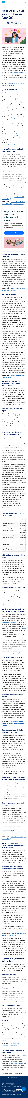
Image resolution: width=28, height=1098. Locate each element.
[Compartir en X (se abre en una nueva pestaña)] (11, 23)
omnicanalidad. (6, 767)
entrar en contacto (17, 1063)
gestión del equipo (7, 830)
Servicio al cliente (19, 72)
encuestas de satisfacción (9, 622)
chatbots (23, 628)
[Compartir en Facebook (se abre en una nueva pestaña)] (16, 23)
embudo (4, 908)
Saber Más (14, 232)
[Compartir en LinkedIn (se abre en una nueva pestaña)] (7, 23)
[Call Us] (24, 1089)
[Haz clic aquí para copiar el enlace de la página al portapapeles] (20, 23)
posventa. (10, 119)
